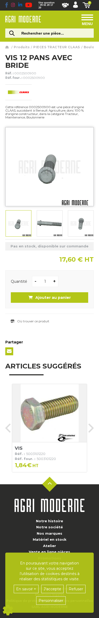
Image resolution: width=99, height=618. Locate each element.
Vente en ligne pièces (49, 552)
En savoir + (26, 589)
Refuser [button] (76, 589)
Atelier (49, 546)
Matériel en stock (50, 539)
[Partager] (9, 351)
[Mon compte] (75, 5)
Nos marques (49, 533)
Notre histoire (49, 521)
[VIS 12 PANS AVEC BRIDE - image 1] (18, 223)
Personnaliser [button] (51, 600)
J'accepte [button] (52, 589)
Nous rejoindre (65, 5)
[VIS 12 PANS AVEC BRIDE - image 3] (81, 223)
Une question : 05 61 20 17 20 (47, 5)
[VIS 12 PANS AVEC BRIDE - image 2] (50, 223)
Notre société (49, 527)
